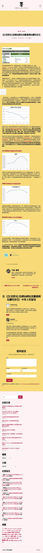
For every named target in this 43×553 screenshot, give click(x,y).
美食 (6, 538)
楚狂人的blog (13, 217)
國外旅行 (9, 534)
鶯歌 (3, 542)
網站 (14, 264)
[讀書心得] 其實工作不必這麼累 (8, 430)
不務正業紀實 (9, 550)
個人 (15, 530)
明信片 (9, 536)
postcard (3, 530)
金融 (12, 540)
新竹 (4, 536)
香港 (21, 540)
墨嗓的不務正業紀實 (16, 128)
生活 (17, 536)
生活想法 (23, 31)
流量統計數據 (17, 183)
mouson (19, 528)
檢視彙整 (14, 277)
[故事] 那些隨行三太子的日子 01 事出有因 (10, 448)
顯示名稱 (8, 368)
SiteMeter (4, 67)
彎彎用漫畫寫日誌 (27, 138)
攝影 (18, 534)
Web (8, 264)
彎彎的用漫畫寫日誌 (11, 151)
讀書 (17, 538)
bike (5, 528)
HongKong (15, 528)
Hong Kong (10, 528)
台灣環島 (9, 532)
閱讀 (18, 540)
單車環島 (4, 534)
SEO (5, 530)
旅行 (6, 536)
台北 (3, 532)
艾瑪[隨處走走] (9, 183)
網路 (16, 264)
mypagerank (11, 67)
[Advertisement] (21, 18)
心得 (15, 534)
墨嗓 (16, 38)
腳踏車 (8, 538)
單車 (13, 532)
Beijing (3, 528)
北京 (20, 530)
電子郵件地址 (24, 368)
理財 (12, 536)
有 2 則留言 (29, 38)
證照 (15, 538)
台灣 (5, 532)
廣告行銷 (19, 31)
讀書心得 (5, 540)
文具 (2, 536)
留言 (7, 357)
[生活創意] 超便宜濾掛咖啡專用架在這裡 (10, 417)
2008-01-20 (22, 38)
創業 (17, 530)
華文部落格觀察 (28, 141)
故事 (20, 534)
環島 (15, 536)
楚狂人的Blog (17, 139)
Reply (8, 314)
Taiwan (9, 530)
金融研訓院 (16, 540)
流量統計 (20, 151)
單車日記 (17, 532)
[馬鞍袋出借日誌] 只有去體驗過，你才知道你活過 (12, 434)
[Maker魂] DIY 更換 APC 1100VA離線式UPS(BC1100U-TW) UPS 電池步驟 (12, 484)
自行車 (12, 538)
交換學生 (13, 530)
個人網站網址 (8, 373)
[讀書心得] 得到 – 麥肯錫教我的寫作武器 (10, 420)
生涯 (2, 538)
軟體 (9, 540)
